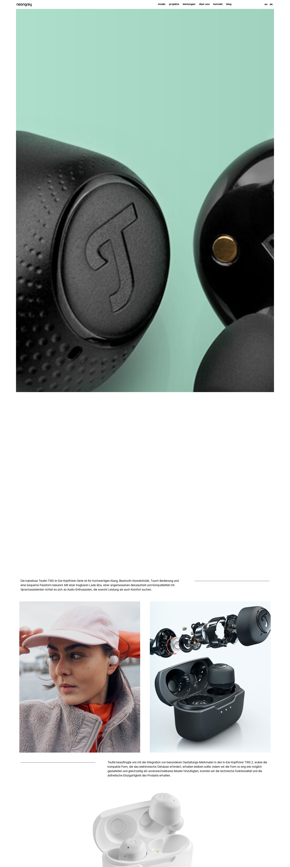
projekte (174, 4)
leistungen (189, 4)
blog (228, 4)
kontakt (218, 4)
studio (161, 4)
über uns (204, 4)
